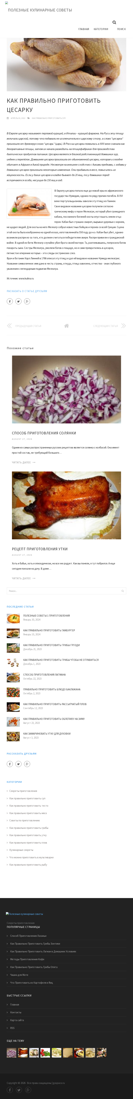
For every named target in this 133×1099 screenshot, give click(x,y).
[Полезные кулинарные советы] (38, 10)
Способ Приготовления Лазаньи (28, 935)
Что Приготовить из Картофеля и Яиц (31, 982)
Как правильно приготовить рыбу (28, 864)
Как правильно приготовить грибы (28, 827)
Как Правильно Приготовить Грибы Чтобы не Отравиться (61, 660)
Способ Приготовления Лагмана (44, 674)
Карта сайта (17, 1020)
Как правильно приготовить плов (28, 842)
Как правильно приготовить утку (28, 835)
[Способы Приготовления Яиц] (34, 1053)
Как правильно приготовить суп (49, 118)
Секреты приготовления (23, 791)
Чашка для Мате (19, 974)
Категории (101, 29)
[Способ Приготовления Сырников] (90, 1053)
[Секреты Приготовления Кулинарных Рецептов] (56, 1053)
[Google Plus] (27, 301)
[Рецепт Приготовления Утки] (66, 505)
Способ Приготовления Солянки (44, 433)
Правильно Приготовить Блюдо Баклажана (51, 689)
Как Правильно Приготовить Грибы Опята (33, 967)
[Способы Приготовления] (101, 1053)
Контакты (15, 1012)
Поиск (121, 29)
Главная (83, 29)
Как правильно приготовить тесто (28, 805)
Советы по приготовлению (24, 820)
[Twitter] (18, 301)
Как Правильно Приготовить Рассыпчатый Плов (55, 704)
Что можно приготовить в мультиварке (31, 857)
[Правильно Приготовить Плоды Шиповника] (45, 1053)
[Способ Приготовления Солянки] (66, 389)
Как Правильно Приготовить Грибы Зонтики (35, 943)
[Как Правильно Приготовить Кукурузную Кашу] (79, 1053)
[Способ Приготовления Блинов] (68, 1053)
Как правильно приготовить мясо (28, 813)
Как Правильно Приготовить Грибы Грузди (51, 645)
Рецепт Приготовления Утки (40, 549)
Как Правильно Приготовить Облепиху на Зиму (54, 719)
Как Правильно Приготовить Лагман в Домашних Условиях (43, 951)
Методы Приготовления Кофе (27, 959)
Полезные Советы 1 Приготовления (46, 615)
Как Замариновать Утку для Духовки (46, 733)
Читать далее (21, 462)
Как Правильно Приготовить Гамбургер (49, 630)
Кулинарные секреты (21, 850)
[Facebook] (10, 301)
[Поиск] (122, 590)
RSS (12, 1028)
